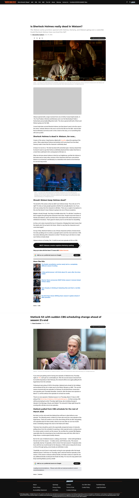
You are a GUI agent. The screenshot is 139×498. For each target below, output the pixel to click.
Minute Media (25, 493)
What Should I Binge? (24, 2)
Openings (55, 484)
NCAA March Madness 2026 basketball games (54, 399)
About (53, 2)
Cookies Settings (71, 490)
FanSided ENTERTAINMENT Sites (78, 2)
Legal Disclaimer (101, 487)
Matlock (40, 474)
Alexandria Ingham (38, 34)
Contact (68, 484)
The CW (48, 2)
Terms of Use (70, 487)
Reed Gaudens (36, 323)
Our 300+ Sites (86, 484)
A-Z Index (55, 490)
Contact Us (65, 2)
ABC (32, 2)
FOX (39, 2)
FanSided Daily (100, 484)
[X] (130, 2)
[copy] (42, 38)
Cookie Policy (86, 487)
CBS (36, 2)
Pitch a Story (36, 487)
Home (35, 305)
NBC (43, 2)
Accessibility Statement (40, 490)
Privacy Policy (57, 487)
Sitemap (58, 2)
